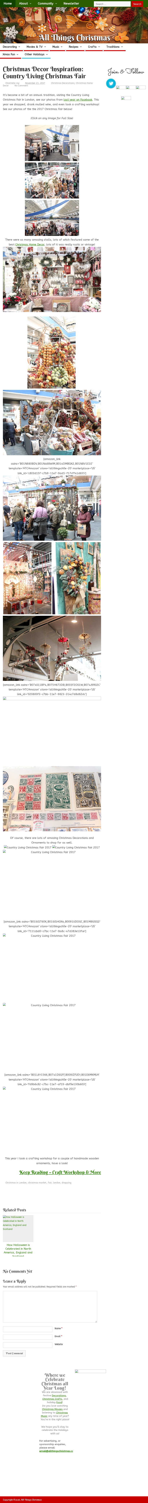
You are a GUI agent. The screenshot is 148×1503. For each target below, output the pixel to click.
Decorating (10, 46)
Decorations (59, 1395)
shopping (66, 1182)
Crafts (92, 46)
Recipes (73, 46)
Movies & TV (35, 46)
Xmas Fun (9, 54)
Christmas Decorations (62, 83)
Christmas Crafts (52, 1399)
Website (59, 1344)
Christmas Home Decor (29, 244)
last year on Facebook (78, 99)
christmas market (37, 1182)
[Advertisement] (68, 1194)
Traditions (112, 46)
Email (58, 1336)
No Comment (21, 85)
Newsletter (71, 3)
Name (58, 1328)
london (56, 1182)
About (23, 3)
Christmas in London (16, 1182)
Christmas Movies (52, 1409)
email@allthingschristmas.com (57, 1451)
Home (8, 3)
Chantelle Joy (12, 83)
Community (45, 3)
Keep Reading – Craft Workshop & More (60, 1172)
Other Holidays (34, 54)
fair (50, 1182)
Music (55, 46)
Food (59, 1402)
